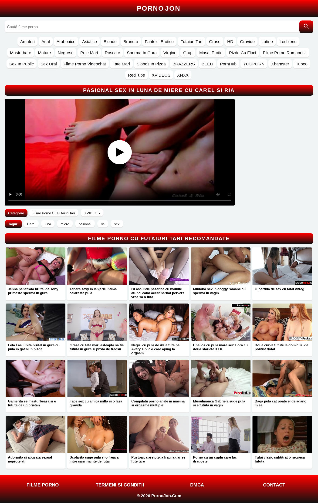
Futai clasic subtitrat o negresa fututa (280, 459)
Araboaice (66, 41)
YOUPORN (253, 64)
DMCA (197, 484)
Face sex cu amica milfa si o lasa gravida (96, 403)
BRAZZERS (184, 64)
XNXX (183, 75)
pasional (85, 224)
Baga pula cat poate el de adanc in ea (280, 403)
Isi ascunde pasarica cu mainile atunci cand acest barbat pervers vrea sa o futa (157, 293)
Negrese (66, 53)
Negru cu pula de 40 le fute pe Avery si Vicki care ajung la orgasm (155, 349)
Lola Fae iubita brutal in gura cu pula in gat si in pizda (33, 347)
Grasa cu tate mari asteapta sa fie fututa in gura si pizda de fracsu (97, 347)
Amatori (27, 41)
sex (117, 224)
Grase (214, 41)
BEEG (207, 64)
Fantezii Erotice (159, 41)
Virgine (169, 53)
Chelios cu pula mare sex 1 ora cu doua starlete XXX (220, 347)
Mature (44, 53)
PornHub (228, 64)
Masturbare (20, 53)
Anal (45, 41)
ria (103, 224)
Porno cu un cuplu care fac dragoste (215, 459)
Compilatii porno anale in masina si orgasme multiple (158, 403)
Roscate (112, 53)
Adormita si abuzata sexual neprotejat (30, 459)
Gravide (247, 41)
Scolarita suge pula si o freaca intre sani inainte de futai (94, 459)
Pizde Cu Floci (242, 53)
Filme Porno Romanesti (285, 53)
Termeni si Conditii (120, 484)
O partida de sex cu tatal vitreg (279, 289)
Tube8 (302, 64)
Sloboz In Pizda (151, 64)
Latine (267, 41)
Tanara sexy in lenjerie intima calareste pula (93, 291)
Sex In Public (21, 64)
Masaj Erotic (210, 53)
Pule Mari (89, 53)
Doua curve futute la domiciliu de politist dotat (281, 347)
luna (48, 224)
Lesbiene (288, 41)
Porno (158, 8)
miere (65, 224)
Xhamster (280, 64)
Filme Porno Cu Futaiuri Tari (54, 213)
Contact (274, 484)
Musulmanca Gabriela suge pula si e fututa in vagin (219, 403)
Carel (31, 224)
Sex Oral (49, 64)
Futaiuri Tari (191, 41)
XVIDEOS (161, 75)
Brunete (130, 41)
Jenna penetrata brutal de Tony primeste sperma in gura (33, 291)
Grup (188, 53)
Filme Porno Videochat (85, 64)
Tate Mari (121, 64)
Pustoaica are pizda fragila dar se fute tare (158, 459)
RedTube (136, 75)
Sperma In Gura (142, 53)
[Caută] (306, 26)
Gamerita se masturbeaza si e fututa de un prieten (32, 403)
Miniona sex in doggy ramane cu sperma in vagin (219, 291)
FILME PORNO (43, 484)
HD (230, 41)
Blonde (110, 41)
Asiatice (89, 41)
